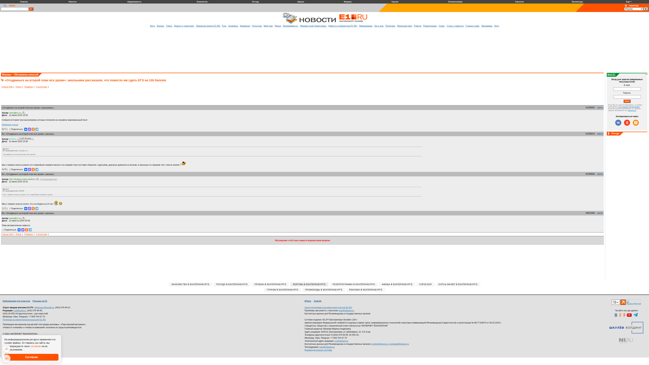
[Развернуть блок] (609, 134)
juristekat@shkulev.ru (399, 344)
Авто (152, 26)
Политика (390, 26)
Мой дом (268, 26)
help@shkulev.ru (346, 310)
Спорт (442, 26)
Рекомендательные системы (318, 350)
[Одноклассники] (33, 129)
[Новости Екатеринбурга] (289, 23)
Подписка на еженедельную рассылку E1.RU (24, 320)
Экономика (486, 26)
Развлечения (430, 26)
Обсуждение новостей (26, 74)
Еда (224, 26)
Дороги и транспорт (184, 26)
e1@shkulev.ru (341, 341)
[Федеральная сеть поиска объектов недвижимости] (626, 340)
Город (169, 26)
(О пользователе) (48, 179)
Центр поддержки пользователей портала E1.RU (328, 307)
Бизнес (160, 26)
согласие (35, 346)
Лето (496, 26)
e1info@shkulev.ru (379, 344)
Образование (365, 26)
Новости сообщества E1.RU (342, 26)
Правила (28, 87)
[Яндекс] (627, 123)
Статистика (41, 87)
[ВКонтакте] (25, 129)
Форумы (6, 74)
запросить (632, 110)
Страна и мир (472, 26)
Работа (417, 26)
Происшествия (404, 26)
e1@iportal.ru (20, 310)
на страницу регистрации (629, 107)
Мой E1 (611, 74)
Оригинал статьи (10, 125)
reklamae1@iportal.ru (44, 307)
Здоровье (233, 26)
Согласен (31, 357)
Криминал (245, 26)
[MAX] (29, 129)
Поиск (18, 87)
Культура (257, 26)
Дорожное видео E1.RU (208, 26)
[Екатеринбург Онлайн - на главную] (353, 23)
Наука (278, 26)
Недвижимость (290, 26)
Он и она (378, 26)
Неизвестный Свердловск (313, 26)
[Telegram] (36, 129)
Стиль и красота (455, 26)
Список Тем (7, 87)
